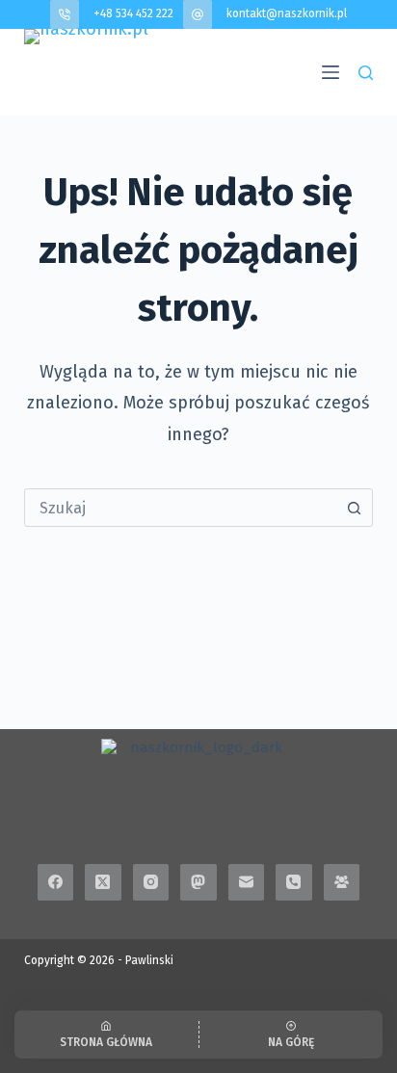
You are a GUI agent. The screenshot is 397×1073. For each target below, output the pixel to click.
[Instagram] (151, 882)
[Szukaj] (365, 72)
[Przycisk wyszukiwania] (353, 507)
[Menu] (330, 72)
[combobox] (180, 507)
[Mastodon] (198, 882)
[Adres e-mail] (246, 882)
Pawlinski (149, 960)
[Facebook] (56, 882)
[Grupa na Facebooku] (342, 882)
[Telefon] (294, 882)
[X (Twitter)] (103, 882)
